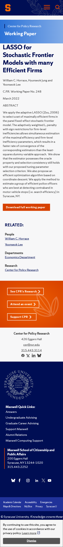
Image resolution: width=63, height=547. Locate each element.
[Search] (57, 7)
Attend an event (21, 304)
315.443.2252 (17, 467)
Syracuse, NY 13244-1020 (25, 463)
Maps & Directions (12, 506)
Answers (11, 412)
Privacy (39, 506)
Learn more (29, 533)
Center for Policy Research (21, 270)
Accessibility (31, 502)
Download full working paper (25, 207)
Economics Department (20, 257)
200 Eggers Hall (17, 458)
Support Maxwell (17, 429)
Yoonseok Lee (14, 244)
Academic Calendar (12, 502)
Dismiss (31, 541)
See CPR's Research (23, 291)
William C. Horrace (17, 238)
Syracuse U (51, 506)
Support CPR (19, 317)
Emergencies (46, 502)
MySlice (28, 506)
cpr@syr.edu (31, 345)
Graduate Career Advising (22, 423)
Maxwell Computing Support (24, 440)
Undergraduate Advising (21, 417)
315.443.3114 (31, 350)
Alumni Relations (16, 435)
